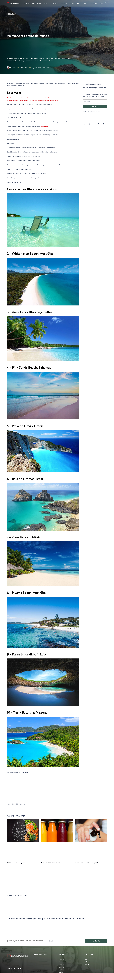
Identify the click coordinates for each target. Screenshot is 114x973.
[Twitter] (94, 124)
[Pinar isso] (21, 804)
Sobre (87, 964)
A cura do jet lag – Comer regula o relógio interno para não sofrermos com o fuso (32, 100)
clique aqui (44, 126)
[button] (106, 3)
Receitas (61, 959)
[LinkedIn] (103, 124)
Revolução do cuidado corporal (86, 863)
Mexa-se (61, 967)
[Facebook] (89, 124)
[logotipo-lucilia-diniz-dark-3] (14, 3)
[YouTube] (98, 124)
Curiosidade (62, 962)
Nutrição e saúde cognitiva (16, 863)
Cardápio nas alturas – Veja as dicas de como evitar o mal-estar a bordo (29, 98)
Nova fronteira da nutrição (50, 863)
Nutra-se (61, 970)
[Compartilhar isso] (9, 804)
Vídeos (87, 959)
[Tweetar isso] (13, 804)
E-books (87, 962)
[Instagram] (84, 124)
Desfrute (61, 964)
